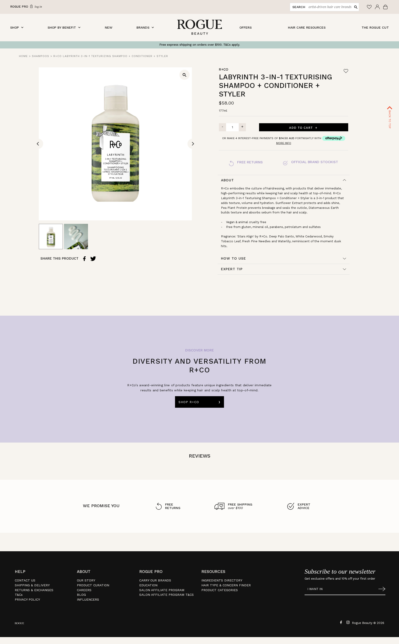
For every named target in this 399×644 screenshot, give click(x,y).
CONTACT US (25, 580)
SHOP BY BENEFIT (62, 27)
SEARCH (298, 7)
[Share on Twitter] (93, 258)
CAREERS (84, 590)
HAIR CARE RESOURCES (307, 27)
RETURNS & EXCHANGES (34, 590)
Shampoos (40, 56)
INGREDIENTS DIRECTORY (221, 580)
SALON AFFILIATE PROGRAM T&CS (166, 594)
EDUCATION (148, 585)
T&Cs (19, 594)
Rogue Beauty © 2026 (368, 623)
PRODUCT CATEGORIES (219, 590)
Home (23, 56)
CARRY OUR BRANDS (155, 580)
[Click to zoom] (184, 75)
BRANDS (142, 27)
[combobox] (329, 7)
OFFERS (245, 27)
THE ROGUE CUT (375, 27)
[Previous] (38, 144)
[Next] (192, 144)
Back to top (389, 119)
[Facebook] (340, 622)
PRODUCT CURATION (93, 585)
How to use (233, 258)
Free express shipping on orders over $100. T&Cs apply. (199, 44)
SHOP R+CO (188, 402)
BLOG (81, 594)
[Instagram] (347, 622)
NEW (108, 27)
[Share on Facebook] (84, 258)
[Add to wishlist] (346, 71)
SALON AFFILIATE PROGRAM (161, 590)
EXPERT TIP (232, 269)
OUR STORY (86, 580)
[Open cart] (386, 7)
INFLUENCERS (88, 599)
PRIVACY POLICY (27, 599)
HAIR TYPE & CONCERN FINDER (226, 585)
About (227, 180)
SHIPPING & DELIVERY (32, 585)
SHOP (14, 27)
